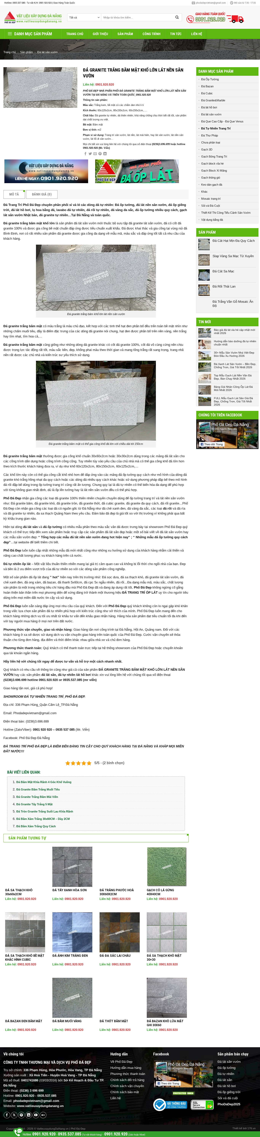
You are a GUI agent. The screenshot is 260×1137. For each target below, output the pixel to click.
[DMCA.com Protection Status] (183, 1093)
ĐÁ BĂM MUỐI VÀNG (66, 1021)
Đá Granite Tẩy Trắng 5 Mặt (34, 804)
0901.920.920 (104, 84)
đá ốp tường (52, 527)
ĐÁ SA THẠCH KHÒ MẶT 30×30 (164, 957)
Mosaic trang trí (211, 198)
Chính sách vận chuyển (127, 1086)
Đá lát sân (225, 1080)
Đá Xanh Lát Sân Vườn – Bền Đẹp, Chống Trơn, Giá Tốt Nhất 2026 (235, 365)
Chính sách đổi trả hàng (127, 1080)
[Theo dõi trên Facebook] (7, 1115)
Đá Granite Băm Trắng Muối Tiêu (38, 789)
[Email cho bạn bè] (95, 154)
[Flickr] (43, 1115)
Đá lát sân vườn (47, 52)
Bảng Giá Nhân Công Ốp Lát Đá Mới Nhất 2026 (233, 388)
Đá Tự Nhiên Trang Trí (215, 128)
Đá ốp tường (226, 1068)
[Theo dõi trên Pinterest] (21, 1115)
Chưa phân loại (210, 142)
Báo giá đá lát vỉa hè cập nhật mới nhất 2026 (234, 331)
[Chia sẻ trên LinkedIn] (105, 154)
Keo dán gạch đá (211, 184)
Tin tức (176, 34)
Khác (204, 191)
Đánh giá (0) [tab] (42, 194)
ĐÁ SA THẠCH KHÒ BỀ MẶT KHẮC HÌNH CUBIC (24, 957)
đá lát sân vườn (85, 223)
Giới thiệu (100, 34)
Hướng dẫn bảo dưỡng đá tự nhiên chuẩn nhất (235, 343)
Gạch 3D (206, 149)
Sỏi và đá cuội (228, 1098)
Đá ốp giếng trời (229, 1092)
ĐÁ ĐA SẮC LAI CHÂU (115, 955)
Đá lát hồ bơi (209, 107)
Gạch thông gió (210, 177)
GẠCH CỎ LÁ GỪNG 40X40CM (160, 892)
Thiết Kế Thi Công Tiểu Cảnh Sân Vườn (225, 212)
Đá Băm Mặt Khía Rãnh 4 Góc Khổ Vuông (43, 782)
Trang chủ (74, 34)
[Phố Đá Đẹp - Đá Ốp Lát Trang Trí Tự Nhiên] (32, 17)
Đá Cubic (207, 93)
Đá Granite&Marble (213, 100)
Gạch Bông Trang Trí (214, 156)
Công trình (151, 34)
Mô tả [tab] (14, 194)
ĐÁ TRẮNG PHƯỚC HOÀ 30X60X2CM (117, 892)
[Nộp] (177, 17)
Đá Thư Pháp (209, 135)
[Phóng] (9, 103)
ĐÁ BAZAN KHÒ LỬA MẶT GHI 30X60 (165, 1023)
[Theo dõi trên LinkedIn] (28, 1115)
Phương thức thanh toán (127, 1074)
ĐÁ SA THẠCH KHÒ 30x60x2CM (19, 892)
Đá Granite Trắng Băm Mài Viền (37, 796)
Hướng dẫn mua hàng (125, 1068)
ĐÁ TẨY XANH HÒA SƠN (69, 890)
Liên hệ (196, 34)
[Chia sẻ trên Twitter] (90, 154)
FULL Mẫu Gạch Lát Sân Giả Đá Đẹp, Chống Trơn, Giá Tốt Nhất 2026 (233, 401)
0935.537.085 (46, 1096)
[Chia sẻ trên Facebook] (85, 154)
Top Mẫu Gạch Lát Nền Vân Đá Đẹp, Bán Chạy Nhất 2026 (233, 377)
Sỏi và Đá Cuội (210, 205)
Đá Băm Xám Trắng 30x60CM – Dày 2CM (43, 818)
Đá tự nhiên (226, 1074)
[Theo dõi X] (14, 1115)
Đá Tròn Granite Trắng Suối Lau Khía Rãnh (44, 811)
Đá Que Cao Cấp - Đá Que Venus (222, 121)
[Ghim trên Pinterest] (100, 154)
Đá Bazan (207, 86)
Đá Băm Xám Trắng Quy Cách (36, 826)
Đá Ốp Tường (210, 79)
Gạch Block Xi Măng (214, 170)
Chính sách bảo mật (124, 1092)
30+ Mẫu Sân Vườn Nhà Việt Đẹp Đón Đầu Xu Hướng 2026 (234, 354)
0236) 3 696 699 (32, 1090)
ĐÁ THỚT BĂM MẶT (114, 1021)
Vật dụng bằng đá (212, 219)
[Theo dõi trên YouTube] (36, 1115)
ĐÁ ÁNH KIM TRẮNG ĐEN (70, 955)
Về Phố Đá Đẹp (121, 1062)
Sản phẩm (125, 34)
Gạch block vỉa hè (212, 163)
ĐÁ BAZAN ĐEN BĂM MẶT (23, 1021)
